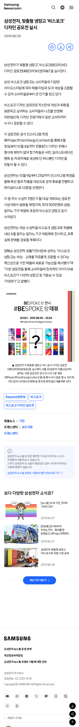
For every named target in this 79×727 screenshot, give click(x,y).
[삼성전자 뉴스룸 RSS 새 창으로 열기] (7, 706)
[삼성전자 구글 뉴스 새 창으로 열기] (17, 706)
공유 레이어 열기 (69, 47)
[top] (72, 722)
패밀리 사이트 (14, 718)
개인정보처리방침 (13, 655)
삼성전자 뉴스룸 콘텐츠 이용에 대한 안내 (25, 662)
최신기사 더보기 (38, 580)
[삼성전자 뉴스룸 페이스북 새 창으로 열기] (26, 696)
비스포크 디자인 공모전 (20, 405)
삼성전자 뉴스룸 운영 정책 (17, 649)
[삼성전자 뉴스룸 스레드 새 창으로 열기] (56, 696)
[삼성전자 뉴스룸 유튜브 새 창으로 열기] (7, 696)
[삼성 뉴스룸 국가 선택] (62, 7)
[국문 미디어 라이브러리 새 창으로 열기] (65, 696)
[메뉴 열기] (71, 7)
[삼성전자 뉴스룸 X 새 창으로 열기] (36, 696)
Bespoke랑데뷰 (16, 397)
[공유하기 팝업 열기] (72, 714)
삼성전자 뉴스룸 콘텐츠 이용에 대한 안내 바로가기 (33, 473)
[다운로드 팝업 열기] (72, 706)
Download (60, 47)
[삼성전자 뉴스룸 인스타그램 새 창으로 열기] (17, 696)
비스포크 (35, 397)
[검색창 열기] (53, 7)
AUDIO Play (52, 47)
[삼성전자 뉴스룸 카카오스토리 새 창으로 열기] (46, 696)
